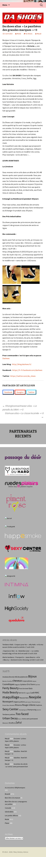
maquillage (10, 697)
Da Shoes (29, 34)
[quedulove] (16, 619)
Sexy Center (10, 709)
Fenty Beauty (10, 688)
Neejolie (35, 697)
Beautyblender (23, 677)
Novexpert (7, 701)
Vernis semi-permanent (30, 719)
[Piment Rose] (16, 502)
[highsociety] (16, 608)
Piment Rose (5, 705)
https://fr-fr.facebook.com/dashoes (27, 370)
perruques (28, 702)
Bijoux (32, 676)
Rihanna (18, 705)
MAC (37, 692)
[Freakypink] (10, 526)
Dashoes (6, 358)
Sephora (39, 705)
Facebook (8, 392)
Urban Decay (10, 718)
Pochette (12, 705)
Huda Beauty (10, 692)
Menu (4, 5)
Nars (27, 698)
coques (34, 681)
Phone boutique (36, 702)
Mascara (22, 698)
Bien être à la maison (12, 798)
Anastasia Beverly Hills (9, 677)
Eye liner (37, 684)
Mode (19, 34)
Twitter (31, 392)
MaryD (39, 34)
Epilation (23, 684)
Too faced (22, 714)
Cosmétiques (8, 684)
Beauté (7, 794)
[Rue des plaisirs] (21, 484)
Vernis (20, 719)
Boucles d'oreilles (7, 681)
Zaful (18, 722)
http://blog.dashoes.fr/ (21, 364)
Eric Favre (31, 684)
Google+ (20, 392)
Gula (30, 688)
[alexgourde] (10, 576)
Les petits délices (11, 815)
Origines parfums (19, 702)
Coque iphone (27, 681)
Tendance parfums (8, 714)
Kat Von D (22, 693)
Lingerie (28, 693)
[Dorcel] (8, 518)
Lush (32, 692)
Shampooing (31, 710)
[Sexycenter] (23, 548)
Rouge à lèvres (29, 705)
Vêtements (5, 723)
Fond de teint (23, 688)
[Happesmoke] (23, 536)
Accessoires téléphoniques (15, 788)
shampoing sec (23, 710)
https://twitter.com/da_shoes (23, 376)
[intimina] (16, 584)
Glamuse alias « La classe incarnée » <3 (24, 415)
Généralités (9, 812)
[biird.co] (16, 563)
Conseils (8, 808)
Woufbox (12, 723)
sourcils (39, 710)
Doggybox (17, 684)
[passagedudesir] (23, 457)
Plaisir (7, 823)
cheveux (17, 680)
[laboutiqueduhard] (17, 470)
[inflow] (16, 596)
